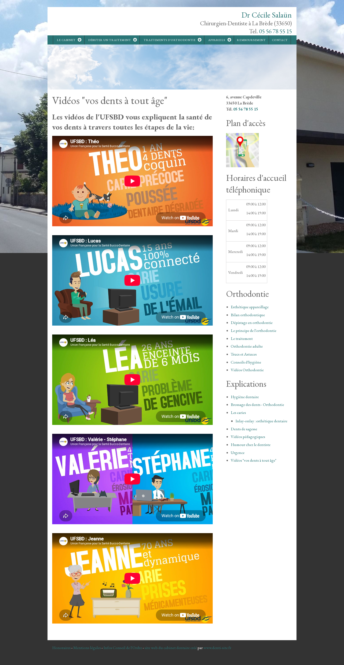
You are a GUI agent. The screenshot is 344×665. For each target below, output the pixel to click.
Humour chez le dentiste (251, 444)
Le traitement (242, 338)
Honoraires (61, 647)
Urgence (238, 452)
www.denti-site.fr (217, 647)
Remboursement (251, 40)
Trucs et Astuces (244, 354)
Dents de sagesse (244, 428)
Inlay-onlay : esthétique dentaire (261, 421)
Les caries (238, 412)
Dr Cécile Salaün (267, 15)
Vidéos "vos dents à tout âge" (253, 460)
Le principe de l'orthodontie (253, 330)
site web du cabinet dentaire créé (171, 647)
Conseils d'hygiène (246, 362)
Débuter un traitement (109, 40)
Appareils (216, 40)
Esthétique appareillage (250, 306)
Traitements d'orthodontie (169, 40)
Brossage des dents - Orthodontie (257, 404)
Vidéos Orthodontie (247, 369)
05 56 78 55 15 (275, 31)
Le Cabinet (66, 40)
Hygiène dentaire (245, 396)
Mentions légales (87, 647)
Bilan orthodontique (248, 314)
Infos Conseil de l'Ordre (122, 647)
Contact (280, 40)
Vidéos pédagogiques (248, 436)
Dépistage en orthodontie (252, 322)
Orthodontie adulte (247, 346)
